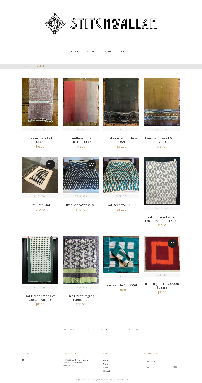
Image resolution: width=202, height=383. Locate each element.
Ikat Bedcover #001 (80, 205)
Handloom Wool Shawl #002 (162, 140)
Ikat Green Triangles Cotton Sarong (40, 297)
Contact (125, 51)
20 (116, 329)
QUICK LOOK (40, 129)
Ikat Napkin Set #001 (121, 285)
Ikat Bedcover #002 (121, 205)
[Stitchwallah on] (23, 360)
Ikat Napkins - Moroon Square (162, 285)
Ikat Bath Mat (40, 205)
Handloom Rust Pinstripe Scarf (80, 140)
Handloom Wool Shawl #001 (121, 140)
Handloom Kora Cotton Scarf (40, 140)
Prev (71, 329)
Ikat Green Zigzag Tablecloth (80, 297)
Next (131, 329)
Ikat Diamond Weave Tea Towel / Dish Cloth (162, 218)
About (107, 51)
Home (74, 51)
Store (91, 51)
